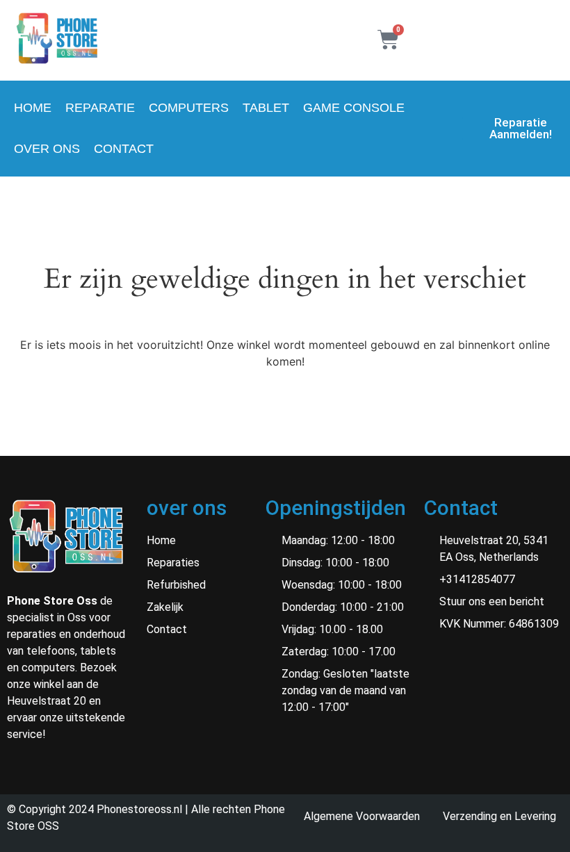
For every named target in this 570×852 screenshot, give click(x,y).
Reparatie (100, 108)
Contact (124, 149)
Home (32, 108)
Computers (189, 108)
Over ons (47, 149)
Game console (354, 108)
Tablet (266, 108)
